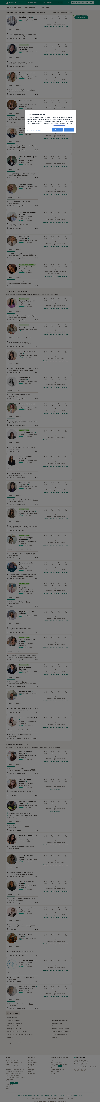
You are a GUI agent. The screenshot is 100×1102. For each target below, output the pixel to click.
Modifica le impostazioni (34, 130)
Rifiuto (57, 130)
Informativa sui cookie (59, 125)
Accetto (69, 130)
